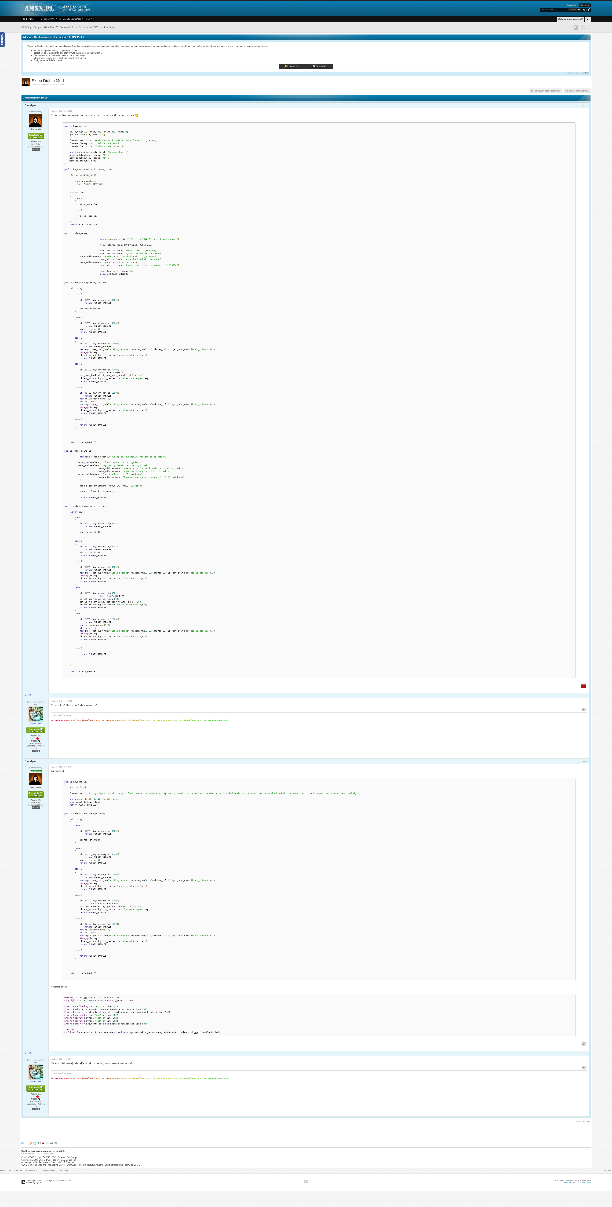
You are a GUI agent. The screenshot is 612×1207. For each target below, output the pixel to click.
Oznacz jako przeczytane (54, 1180)
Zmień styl (31, 1180)
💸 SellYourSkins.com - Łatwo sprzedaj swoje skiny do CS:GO (111, 1165)
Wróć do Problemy (583, 1121)
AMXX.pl (576, 1182)
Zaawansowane (584, 10)
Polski (39, 1180)
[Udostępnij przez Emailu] (47, 1143)
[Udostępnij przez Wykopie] (30, 1143)
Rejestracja (584, 5)
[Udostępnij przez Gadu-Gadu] (43, 1143)
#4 (584, 1053)
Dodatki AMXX (47, 19)
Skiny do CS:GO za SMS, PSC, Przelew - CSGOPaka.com (48, 1160)
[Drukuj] (51, 1143)
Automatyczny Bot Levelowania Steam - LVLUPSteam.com (48, 1162)
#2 (584, 695)
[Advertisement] (79, 1131)
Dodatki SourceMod (71, 19)
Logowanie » (572, 5)
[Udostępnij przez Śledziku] (39, 1143)
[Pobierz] (56, 1143)
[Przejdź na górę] (306, 1181)
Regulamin (608, 1170)
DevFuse (585, 73)
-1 (583, 686)
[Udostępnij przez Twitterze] (22, 1143)
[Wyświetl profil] (35, 120)
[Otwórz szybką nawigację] (588, 19)
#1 (584, 105)
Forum (29, 19)
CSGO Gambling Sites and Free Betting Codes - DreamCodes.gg (51, 1165)
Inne (88, 19)
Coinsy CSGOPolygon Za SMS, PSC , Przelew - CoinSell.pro (49, 1157)
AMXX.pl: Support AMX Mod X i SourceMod (18, 1170)
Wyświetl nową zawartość (570, 19)
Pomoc (68, 1180)
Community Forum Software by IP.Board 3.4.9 (573, 1180)
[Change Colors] (588, 9)
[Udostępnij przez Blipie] (34, 1143)
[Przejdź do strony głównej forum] (56, 8)
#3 (584, 761)
